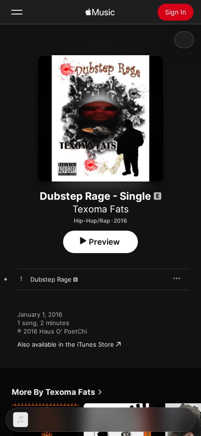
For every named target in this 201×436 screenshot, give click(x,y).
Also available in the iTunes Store (65, 344)
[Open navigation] (17, 12)
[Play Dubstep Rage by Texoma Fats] (21, 279)
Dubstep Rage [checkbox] (51, 279)
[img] (100, 12)
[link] (57, 392)
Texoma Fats (100, 209)
